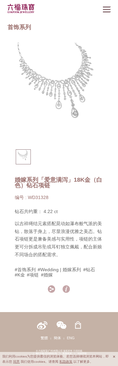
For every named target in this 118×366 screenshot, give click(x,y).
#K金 (20, 275)
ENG (71, 338)
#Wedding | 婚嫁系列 (59, 269)
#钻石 (89, 269)
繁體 (44, 338)
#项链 (33, 275)
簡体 (57, 338)
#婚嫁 (47, 275)
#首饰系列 (25, 269)
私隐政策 (65, 361)
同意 (16, 361)
